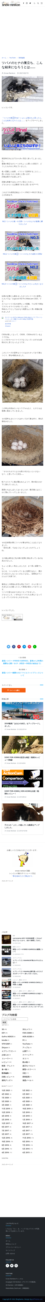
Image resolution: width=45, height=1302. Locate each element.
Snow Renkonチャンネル (14, 1279)
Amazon (7, 326)
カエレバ (13, 321)
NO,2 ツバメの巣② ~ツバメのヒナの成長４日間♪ (22, 254)
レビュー (15, 980)
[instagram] (27, 3)
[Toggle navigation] (41, 3)
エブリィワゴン (17, 958)
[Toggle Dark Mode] (34, 3)
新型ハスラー (17, 947)
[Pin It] (19, 646)
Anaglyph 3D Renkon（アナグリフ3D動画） (21, 1282)
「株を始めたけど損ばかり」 (22, 876)
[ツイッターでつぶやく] (8, 646)
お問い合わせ (10, 1253)
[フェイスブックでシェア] (14, 646)
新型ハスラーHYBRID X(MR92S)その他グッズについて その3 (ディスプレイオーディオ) (28, 1005)
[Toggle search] (38, 3)
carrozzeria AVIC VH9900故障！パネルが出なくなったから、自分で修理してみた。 (27, 939)
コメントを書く (14, 690)
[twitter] (30, 3)
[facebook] (23, 3)
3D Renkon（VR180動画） (15, 1285)
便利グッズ (31, 991)
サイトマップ (10, 1250)
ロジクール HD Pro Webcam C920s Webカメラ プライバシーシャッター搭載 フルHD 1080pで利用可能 (23, 318)
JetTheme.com (37, 1299)
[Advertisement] (22, 29)
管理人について (11, 1244)
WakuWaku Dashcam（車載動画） (18, 1288)
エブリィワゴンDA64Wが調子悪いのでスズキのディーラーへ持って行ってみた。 (28, 972)
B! (24, 646)
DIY (14, 936)
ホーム (8, 1241)
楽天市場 (8, 324)
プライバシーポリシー (13, 1247)
